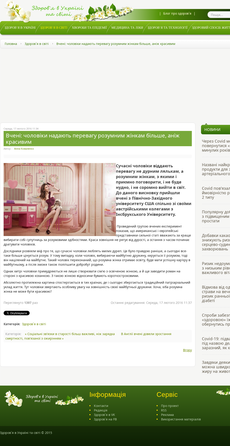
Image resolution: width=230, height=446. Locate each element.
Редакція (100, 410)
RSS (164, 410)
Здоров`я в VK (104, 415)
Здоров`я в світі (37, 44)
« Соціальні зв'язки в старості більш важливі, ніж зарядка (70, 334)
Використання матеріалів (181, 419)
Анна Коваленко (24, 148)
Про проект (170, 406)
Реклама (167, 415)
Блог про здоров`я (177, 13)
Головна (11, 44)
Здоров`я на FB (105, 419)
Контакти (101, 406)
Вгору (187, 350)
